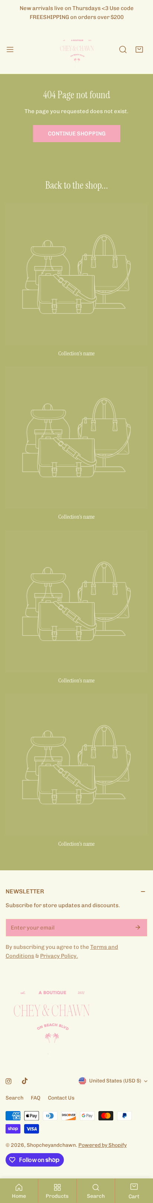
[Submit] (138, 927)
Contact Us (61, 1098)
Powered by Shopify (102, 1145)
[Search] (123, 49)
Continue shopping (76, 133)
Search (14, 1098)
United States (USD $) (115, 1081)
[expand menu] (10, 49)
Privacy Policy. (59, 956)
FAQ (35, 1098)
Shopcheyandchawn (51, 1145)
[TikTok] (25, 1081)
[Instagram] (8, 1081)
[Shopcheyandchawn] (76, 49)
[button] (139, 49)
